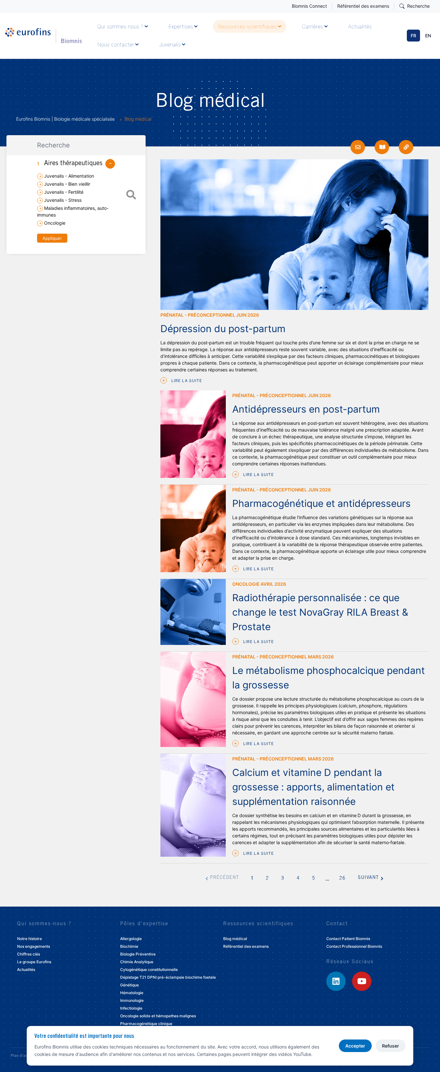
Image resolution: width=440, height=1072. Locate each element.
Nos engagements (33, 946)
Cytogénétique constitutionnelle (149, 969)
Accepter (355, 1046)
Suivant (368, 878)
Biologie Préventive (138, 954)
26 (342, 878)
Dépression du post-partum (222, 328)
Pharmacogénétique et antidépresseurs (321, 503)
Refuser (390, 1046)
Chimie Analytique (136, 961)
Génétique (129, 985)
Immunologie (132, 1000)
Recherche (418, 6)
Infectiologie (131, 1008)
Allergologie (131, 938)
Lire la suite (186, 380)
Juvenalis (170, 44)
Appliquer (52, 238)
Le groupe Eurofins (34, 961)
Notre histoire (29, 938)
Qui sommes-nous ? (44, 924)
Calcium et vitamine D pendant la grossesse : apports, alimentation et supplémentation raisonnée (313, 787)
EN (428, 35)
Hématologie (131, 992)
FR (413, 35)
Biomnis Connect (309, 6)
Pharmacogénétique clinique (146, 1023)
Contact (337, 924)
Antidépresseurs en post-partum (306, 409)
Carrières (312, 26)
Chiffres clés (28, 954)
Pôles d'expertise (144, 924)
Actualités (360, 26)
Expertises (180, 26)
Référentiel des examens (363, 6)
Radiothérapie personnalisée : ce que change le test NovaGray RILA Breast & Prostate (320, 612)
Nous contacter (115, 44)
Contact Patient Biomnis (348, 938)
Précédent (224, 878)
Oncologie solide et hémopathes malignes (158, 1015)
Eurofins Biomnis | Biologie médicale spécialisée (65, 119)
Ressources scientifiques (247, 26)
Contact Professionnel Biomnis (354, 946)
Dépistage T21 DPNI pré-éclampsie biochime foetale (168, 977)
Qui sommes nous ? (120, 26)
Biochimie (129, 946)
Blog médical (235, 938)
